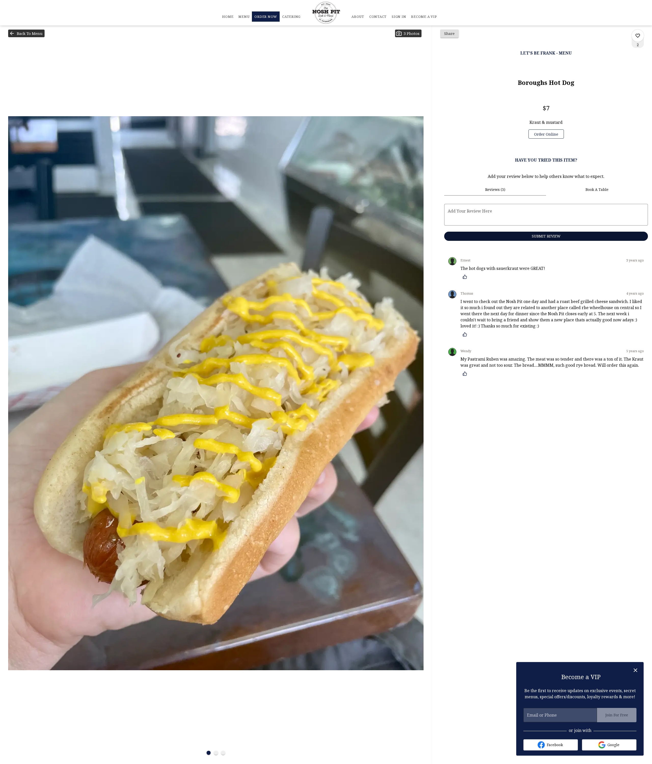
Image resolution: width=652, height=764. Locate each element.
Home (227, 16)
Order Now (265, 16)
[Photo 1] (209, 753)
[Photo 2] (216, 753)
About (357, 16)
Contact (378, 16)
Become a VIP (424, 16)
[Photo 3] (223, 753)
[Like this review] (466, 276)
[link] (546, 134)
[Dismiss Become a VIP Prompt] (635, 670)
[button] (26, 33)
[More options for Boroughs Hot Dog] (638, 36)
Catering (291, 16)
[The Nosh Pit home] (326, 12)
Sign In (399, 16)
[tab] (495, 189)
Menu (243, 16)
